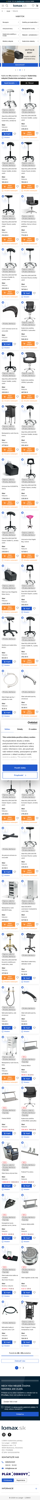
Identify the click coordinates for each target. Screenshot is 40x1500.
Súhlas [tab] (7, 729)
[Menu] (3, 6)
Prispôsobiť (18, 775)
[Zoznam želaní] (33, 6)
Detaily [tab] (20, 729)
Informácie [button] (7, 1489)
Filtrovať (31, 83)
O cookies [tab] (33, 729)
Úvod (8, 11)
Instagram (4, 1435)
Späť (3, 11)
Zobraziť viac (20, 1361)
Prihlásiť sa (20, 1414)
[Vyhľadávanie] (7, 6)
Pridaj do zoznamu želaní (15, 134)
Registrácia (21, 1480)
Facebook (10, 1435)
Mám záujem (29, 133)
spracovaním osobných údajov (24, 1407)
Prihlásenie (8, 1480)
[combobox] (10, 83)
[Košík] (37, 6)
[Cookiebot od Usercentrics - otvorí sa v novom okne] (28, 722)
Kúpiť (8, 134)
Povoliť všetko (20, 768)
